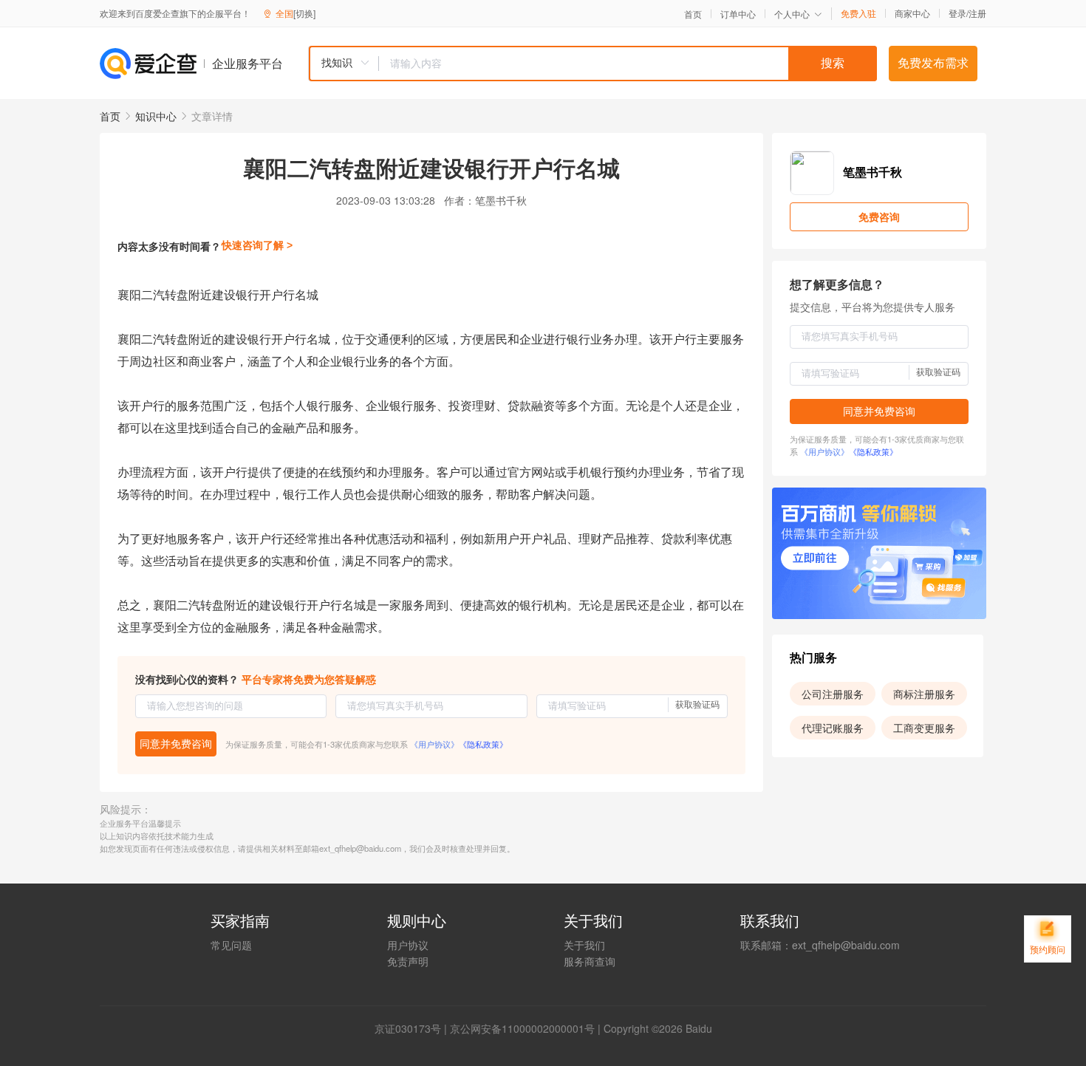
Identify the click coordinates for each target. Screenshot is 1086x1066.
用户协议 (407, 944)
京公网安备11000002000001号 (522, 1028)
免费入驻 (858, 13)
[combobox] (592, 63)
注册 (977, 13)
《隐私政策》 (483, 744)
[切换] (304, 13)
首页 (693, 14)
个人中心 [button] (792, 13)
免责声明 (407, 961)
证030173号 (413, 1028)
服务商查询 (589, 961)
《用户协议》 (434, 744)
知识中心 (156, 116)
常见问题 (231, 944)
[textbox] (628, 63)
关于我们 (584, 944)
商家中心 (912, 13)
